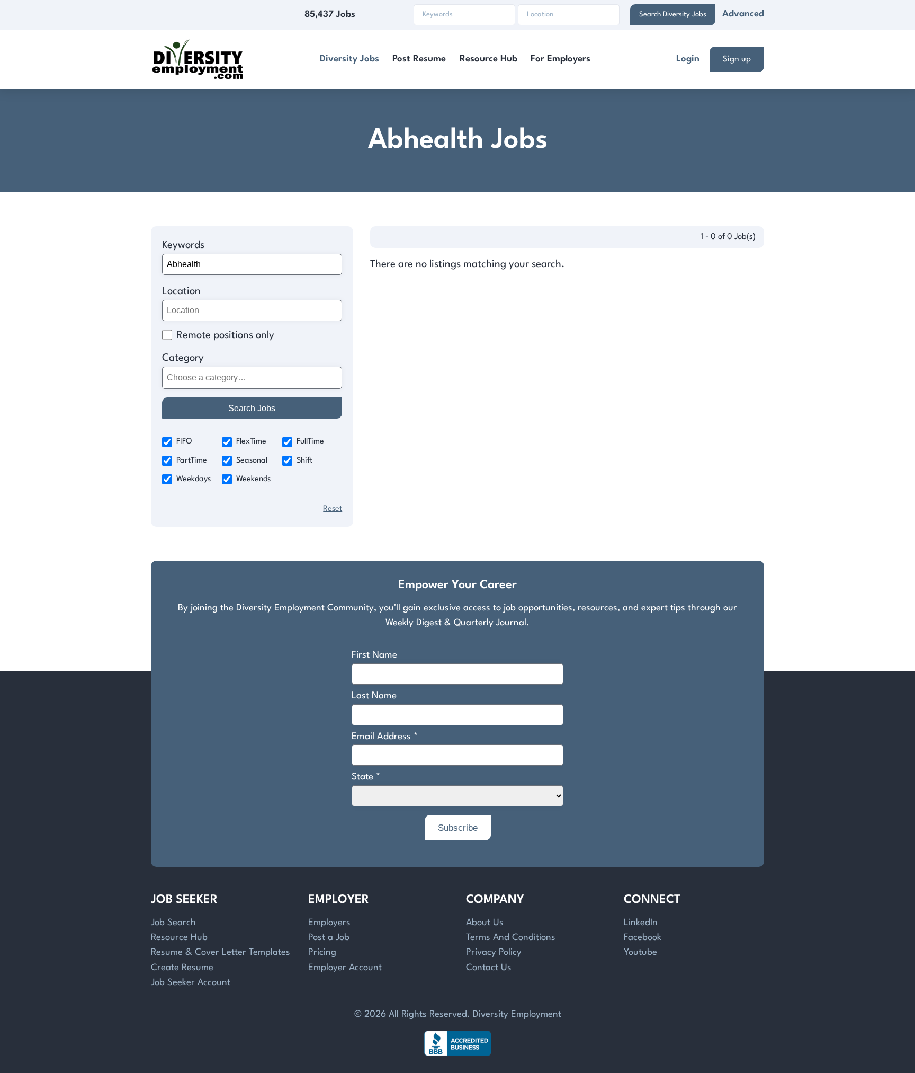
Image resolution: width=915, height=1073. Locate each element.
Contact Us (489, 967)
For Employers (560, 59)
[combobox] (252, 378)
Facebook (642, 937)
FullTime (310, 442)
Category (183, 358)
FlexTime (251, 442)
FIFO (184, 442)
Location (181, 291)
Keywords (183, 245)
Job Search (173, 922)
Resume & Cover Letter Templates (220, 952)
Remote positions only (225, 335)
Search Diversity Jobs (672, 14)
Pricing (322, 952)
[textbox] (250, 378)
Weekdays (193, 479)
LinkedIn (641, 922)
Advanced (743, 14)
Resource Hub (488, 59)
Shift (304, 461)
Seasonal (251, 461)
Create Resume (182, 967)
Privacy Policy (494, 952)
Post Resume (419, 59)
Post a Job (328, 937)
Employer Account (345, 967)
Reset (332, 509)
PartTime (191, 461)
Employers (329, 922)
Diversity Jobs (349, 59)
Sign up (737, 59)
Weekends (253, 479)
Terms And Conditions (510, 937)
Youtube (640, 952)
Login (687, 59)
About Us (485, 922)
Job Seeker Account (190, 982)
